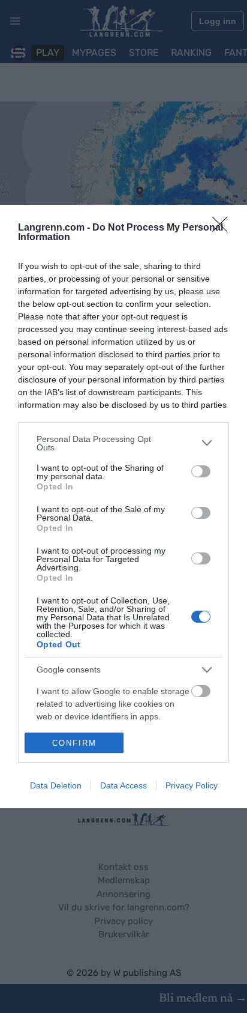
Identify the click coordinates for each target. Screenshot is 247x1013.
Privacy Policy (191, 785)
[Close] (223, 228)
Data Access (123, 785)
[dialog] (123, 506)
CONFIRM (74, 743)
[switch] (200, 471)
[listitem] (123, 443)
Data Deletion (56, 785)
